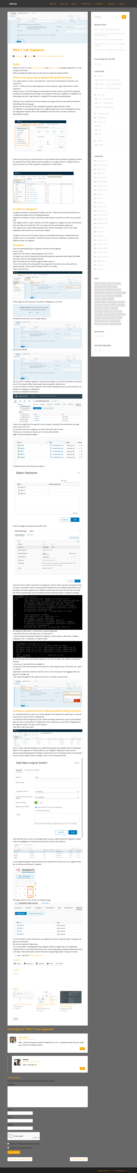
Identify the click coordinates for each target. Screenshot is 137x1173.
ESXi (118, 290)
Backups (98, 287)
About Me (53, 4)
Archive (121, 4)
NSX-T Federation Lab (105, 99)
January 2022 (101, 177)
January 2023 (101, 161)
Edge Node (110, 290)
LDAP (97, 299)
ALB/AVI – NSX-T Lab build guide (109, 80)
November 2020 (102, 219)
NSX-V (100, 134)
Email (10, 1117)
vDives (13, 3)
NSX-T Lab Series (38, 68)
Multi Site (98, 305)
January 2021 (101, 211)
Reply (82, 1048)
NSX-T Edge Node (36, 955)
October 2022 (101, 169)
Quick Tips (109, 311)
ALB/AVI (73, 4)
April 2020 (100, 236)
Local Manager (100, 302)
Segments (99, 314)
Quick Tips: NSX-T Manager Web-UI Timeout (109, 50)
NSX (99, 126)
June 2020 (100, 227)
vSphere (111, 4)
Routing (118, 311)
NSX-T (37, 56)
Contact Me (64, 4)
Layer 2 (118, 296)
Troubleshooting (103, 113)
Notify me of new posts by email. (20, 1148)
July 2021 (100, 194)
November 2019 (102, 248)
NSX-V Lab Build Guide (106, 107)
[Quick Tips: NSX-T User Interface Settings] (71, 997)
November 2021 (102, 186)
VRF (97, 324)
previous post (53, 68)
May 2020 (100, 232)
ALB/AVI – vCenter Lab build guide (110, 84)
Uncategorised (102, 118)
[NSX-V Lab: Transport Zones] (23, 997)
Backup (117, 283)
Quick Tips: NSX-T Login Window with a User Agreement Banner (109, 34)
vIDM (105, 321)
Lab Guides (99, 4)
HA (104, 296)
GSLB (97, 296)
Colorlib (112, 1171)
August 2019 (101, 261)
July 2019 (100, 265)
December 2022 (102, 165)
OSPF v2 (114, 308)
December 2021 (102, 182)
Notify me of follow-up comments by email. (24, 1144)
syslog (114, 314)
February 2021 (102, 207)
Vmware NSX (115, 321)
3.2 (97, 283)
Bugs (114, 287)
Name (10, 1110)
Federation (99, 293)
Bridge (107, 287)
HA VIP (110, 296)
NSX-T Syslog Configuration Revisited (107, 29)
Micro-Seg (111, 302)
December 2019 (102, 244)
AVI (109, 283)
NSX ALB (98, 308)
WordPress (126, 1171)
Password (99, 311)
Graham (29, 56)
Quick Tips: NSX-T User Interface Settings (68, 1005)
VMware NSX (85, 4)
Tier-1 (97, 318)
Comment (11, 1084)
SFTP (107, 314)
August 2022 (101, 173)
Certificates (99, 290)
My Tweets (98, 64)
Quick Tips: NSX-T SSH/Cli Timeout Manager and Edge (109, 45)
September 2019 (102, 257)
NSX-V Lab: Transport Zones (23, 1004)
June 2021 (100, 198)
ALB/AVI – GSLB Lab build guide (109, 88)
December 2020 (102, 215)
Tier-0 (122, 314)
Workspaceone (115, 324)
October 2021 (101, 190)
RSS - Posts (98, 350)
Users (119, 318)
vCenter (100, 145)
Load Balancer (107, 299)
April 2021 (100, 202)
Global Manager (119, 293)
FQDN (109, 293)
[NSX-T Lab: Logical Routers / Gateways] (47, 997)
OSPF (106, 308)
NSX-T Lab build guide (47, 56)
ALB (103, 283)
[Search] (124, 17)
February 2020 (102, 240)
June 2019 (100, 269)
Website (10, 1125)
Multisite (120, 302)
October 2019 (101, 252)
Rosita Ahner (23, 1037)
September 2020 (102, 223)
